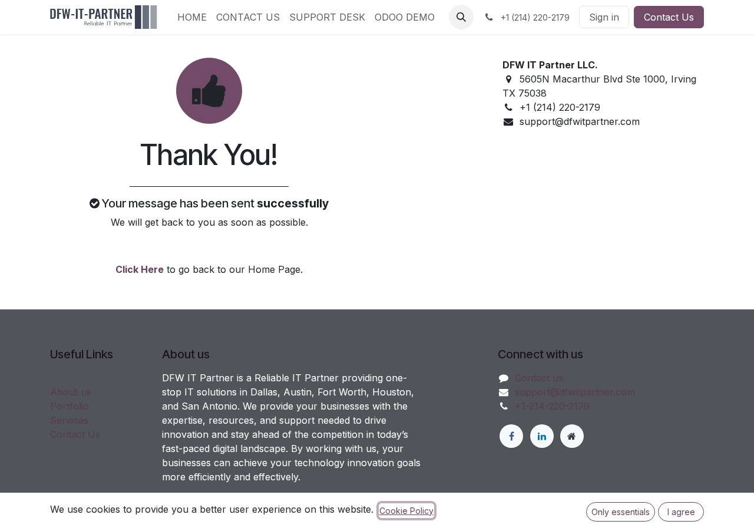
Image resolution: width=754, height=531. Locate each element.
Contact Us (669, 17)
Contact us (539, 378)
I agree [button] (681, 512)
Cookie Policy (406, 511)
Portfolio (69, 406)
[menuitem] (192, 17)
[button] (461, 17)
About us (70, 392)
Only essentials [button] (620, 512)
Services (69, 420)
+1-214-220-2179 (552, 406)
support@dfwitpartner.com (575, 392)
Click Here (139, 269)
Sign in (604, 17)
